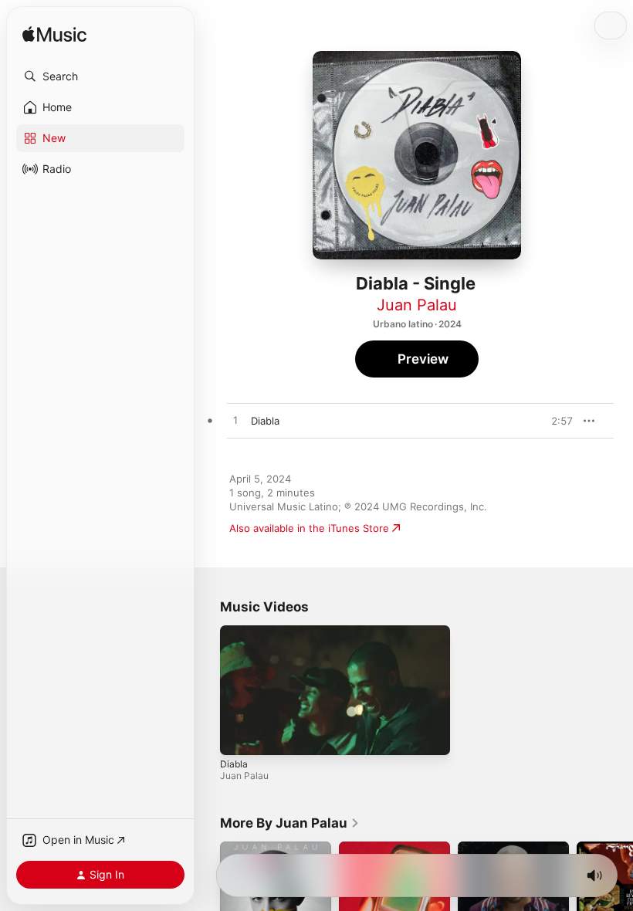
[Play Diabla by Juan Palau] (235, 421)
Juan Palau (417, 305)
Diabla (234, 763)
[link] (290, 822)
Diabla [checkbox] (265, 421)
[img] (54, 35)
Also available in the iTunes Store (309, 528)
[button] (100, 76)
